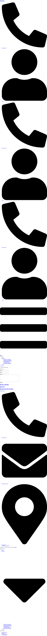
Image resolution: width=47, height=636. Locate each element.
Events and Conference (7, 362)
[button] (23, 356)
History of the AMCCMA (7, 360)
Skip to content (2, 0)
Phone (1, 370)
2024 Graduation (4, 634)
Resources (3, 633)
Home (3, 357)
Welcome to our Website (7, 359)
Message (1, 374)
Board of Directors (6, 361)
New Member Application (7, 363)
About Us (3, 358)
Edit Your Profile (4, 632)
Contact (3, 364)
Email (1, 372)
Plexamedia (15, 547)
